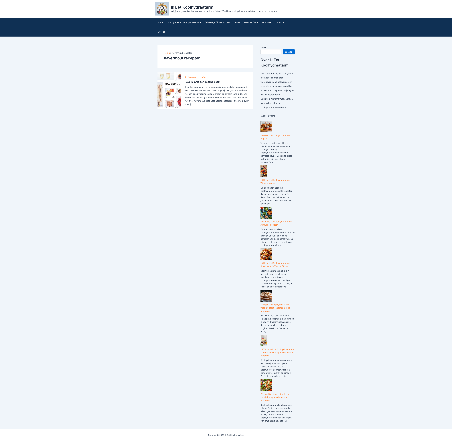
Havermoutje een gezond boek (202, 81)
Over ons (162, 32)
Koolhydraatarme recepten (195, 77)
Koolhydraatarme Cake (246, 22)
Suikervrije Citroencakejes (218, 22)
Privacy (280, 22)
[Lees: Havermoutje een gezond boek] (169, 90)
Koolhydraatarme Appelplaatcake (184, 22)
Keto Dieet (267, 22)
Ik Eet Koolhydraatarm (192, 7)
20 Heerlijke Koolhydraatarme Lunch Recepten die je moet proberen (275, 397)
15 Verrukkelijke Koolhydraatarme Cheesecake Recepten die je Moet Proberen (277, 352)
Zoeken (263, 47)
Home (160, 22)
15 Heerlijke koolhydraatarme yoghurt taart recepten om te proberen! (275, 307)
